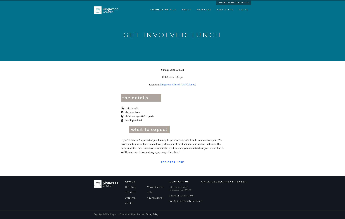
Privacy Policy (152, 214)
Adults (128, 203)
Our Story (130, 187)
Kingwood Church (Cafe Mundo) (178, 84)
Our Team (130, 192)
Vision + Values (155, 187)
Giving (244, 9)
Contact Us (179, 181)
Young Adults (154, 198)
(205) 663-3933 (185, 195)
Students (130, 198)
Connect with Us (163, 9)
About (186, 9)
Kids (149, 192)
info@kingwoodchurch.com (185, 201)
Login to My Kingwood (233, 3)
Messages (204, 9)
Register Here (172, 162)
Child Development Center (223, 181)
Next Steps (225, 9)
